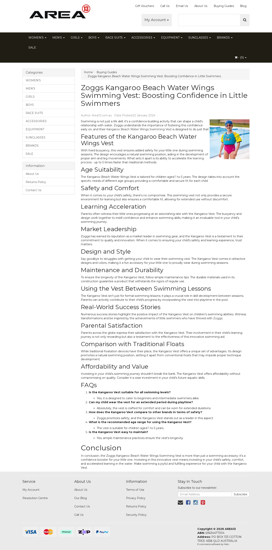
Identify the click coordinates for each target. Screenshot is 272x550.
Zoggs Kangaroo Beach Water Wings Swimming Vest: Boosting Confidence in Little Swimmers (154, 76)
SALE (32, 47)
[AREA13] (58, 14)
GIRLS (75, 37)
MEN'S (57, 37)
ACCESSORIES (142, 37)
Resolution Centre (35, 498)
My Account (156, 20)
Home (88, 72)
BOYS (92, 37)
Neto (226, 544)
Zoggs (217, 318)
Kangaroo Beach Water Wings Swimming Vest (139, 129)
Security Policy (136, 515)
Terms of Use (135, 490)
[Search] (244, 20)
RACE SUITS (114, 37)
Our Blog (80, 498)
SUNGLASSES (198, 37)
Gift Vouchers (144, 6)
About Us (200, 6)
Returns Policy (36, 182)
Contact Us (33, 190)
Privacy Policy (135, 498)
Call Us (164, 6)
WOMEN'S (36, 37)
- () (241, 57)
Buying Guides (224, 6)
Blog (243, 6)
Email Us (182, 6)
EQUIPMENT (170, 37)
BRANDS (224, 37)
